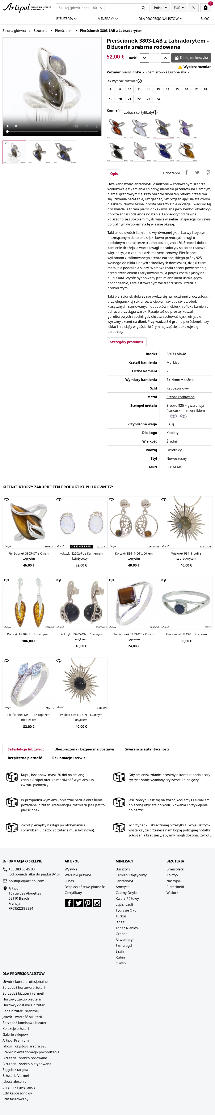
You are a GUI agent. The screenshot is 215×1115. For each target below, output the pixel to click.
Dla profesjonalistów (159, 18)
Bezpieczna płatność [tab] (25, 757)
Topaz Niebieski (128, 928)
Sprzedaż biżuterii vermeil (23, 993)
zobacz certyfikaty (141, 112)
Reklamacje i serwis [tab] (68, 757)
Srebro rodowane (180, 397)
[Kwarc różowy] (140, 151)
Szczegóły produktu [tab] (126, 342)
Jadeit (120, 922)
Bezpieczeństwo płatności (85, 886)
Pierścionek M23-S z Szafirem (186, 634)
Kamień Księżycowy (131, 875)
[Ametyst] (186, 127)
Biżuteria (64, 18)
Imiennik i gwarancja (19, 1087)
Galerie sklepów (15, 1034)
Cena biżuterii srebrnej (21, 1011)
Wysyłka (71, 869)
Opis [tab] (114, 173)
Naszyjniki (174, 881)
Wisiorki (172, 892)
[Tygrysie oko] (186, 151)
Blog (205, 18)
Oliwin (121, 963)
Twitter (78, 903)
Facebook (69, 903)
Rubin (120, 957)
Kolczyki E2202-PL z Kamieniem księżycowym (81, 555)
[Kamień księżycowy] (140, 127)
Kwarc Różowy (127, 898)
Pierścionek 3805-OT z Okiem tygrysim (28, 555)
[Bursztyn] (117, 127)
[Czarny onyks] (117, 151)
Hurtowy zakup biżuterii (22, 999)
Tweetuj (197, 172)
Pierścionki (175, 886)
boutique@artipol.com (26, 881)
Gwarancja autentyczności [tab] (147, 749)
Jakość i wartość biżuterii (22, 1017)
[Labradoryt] (163, 127)
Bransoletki (175, 869)
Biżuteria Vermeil (16, 1075)
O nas (69, 881)
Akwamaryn (125, 939)
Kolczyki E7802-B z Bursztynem (28, 634)
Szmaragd (124, 945)
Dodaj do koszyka (191, 58)
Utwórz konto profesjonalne (25, 981)
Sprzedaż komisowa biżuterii (25, 1022)
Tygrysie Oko (126, 910)
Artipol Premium (16, 1040)
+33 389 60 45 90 (22, 869)
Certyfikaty (73, 892)
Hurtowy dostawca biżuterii (24, 1005)
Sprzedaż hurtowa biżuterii (24, 987)
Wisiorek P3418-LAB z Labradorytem (186, 555)
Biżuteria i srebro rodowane (25, 1058)
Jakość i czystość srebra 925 (24, 1046)
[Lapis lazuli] (163, 151)
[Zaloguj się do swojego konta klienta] (193, 7)
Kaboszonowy (177, 388)
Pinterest (208, 172)
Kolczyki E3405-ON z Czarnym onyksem (81, 636)
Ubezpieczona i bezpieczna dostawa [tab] (84, 749)
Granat (121, 933)
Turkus (121, 916)
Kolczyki (172, 875)
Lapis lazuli (124, 904)
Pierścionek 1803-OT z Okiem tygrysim (133, 636)
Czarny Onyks (127, 892)
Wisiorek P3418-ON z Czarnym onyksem (81, 717)
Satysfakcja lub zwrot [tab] (26, 749)
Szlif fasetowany (15, 1099)
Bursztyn (123, 869)
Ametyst (122, 886)
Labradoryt (124, 881)
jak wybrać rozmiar (124, 80)
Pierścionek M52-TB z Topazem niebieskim (28, 717)
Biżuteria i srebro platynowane (27, 1064)
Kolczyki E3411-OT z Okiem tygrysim (134, 555)
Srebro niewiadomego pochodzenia (31, 1052)
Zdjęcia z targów (16, 1069)
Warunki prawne (78, 875)
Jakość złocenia (14, 1081)
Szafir (120, 951)
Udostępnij (186, 172)
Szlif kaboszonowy (17, 1093)
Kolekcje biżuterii (16, 1028)
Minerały (106, 18)
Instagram (97, 903)
